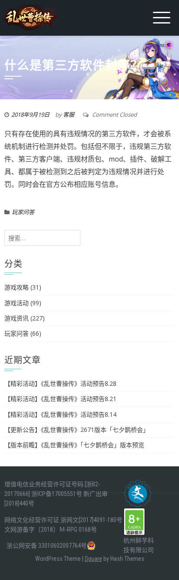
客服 (68, 114)
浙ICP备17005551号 (56, 493)
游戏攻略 (16, 287)
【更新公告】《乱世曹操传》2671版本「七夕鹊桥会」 (76, 429)
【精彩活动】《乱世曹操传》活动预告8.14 (60, 414)
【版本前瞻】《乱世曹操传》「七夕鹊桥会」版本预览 (74, 445)
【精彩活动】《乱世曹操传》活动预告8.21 (60, 399)
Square (93, 558)
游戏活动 (16, 303)
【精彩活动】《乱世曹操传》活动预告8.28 (60, 383)
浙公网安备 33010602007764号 (47, 545)
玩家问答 (23, 212)
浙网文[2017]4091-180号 (91, 519)
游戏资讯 (16, 318)
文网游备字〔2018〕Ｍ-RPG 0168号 (50, 529)
